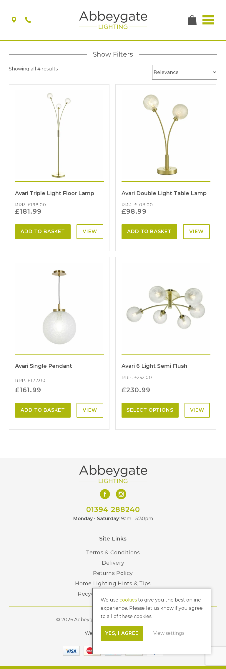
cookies (128, 600)
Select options (150, 410)
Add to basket (43, 231)
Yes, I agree (122, 633)
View (90, 231)
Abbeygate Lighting (113, 20)
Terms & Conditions (113, 552)
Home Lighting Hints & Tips (113, 583)
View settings (168, 633)
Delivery (113, 563)
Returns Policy (113, 573)
